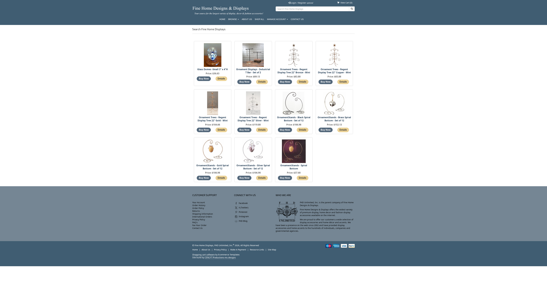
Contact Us (297, 19)
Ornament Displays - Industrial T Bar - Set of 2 (253, 71)
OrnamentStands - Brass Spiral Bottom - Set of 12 (334, 119)
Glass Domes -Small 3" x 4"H (212, 69)
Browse (232, 19)
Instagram (244, 216)
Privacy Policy (198, 219)
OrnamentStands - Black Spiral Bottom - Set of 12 (293, 119)
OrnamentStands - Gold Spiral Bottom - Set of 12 (212, 167)
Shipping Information (202, 213)
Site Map (272, 249)
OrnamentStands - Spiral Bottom (293, 167)
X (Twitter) (243, 207)
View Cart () (346, 2)
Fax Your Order (199, 225)
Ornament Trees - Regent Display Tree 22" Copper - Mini (334, 71)
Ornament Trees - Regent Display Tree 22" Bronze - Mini (293, 71)
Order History (198, 205)
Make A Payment (238, 249)
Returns (196, 211)
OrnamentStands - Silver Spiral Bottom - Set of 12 (253, 167)
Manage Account (276, 19)
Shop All (259, 19)
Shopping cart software (203, 254)
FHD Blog (243, 221)
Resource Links (257, 249)
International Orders (202, 216)
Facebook (243, 203)
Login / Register (301, 2)
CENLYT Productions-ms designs (220, 257)
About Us (247, 19)
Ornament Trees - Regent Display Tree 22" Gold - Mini (213, 119)
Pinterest (243, 212)
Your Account (198, 202)
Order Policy (198, 208)
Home (222, 19)
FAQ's (195, 222)
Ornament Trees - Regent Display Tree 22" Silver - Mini (253, 119)
